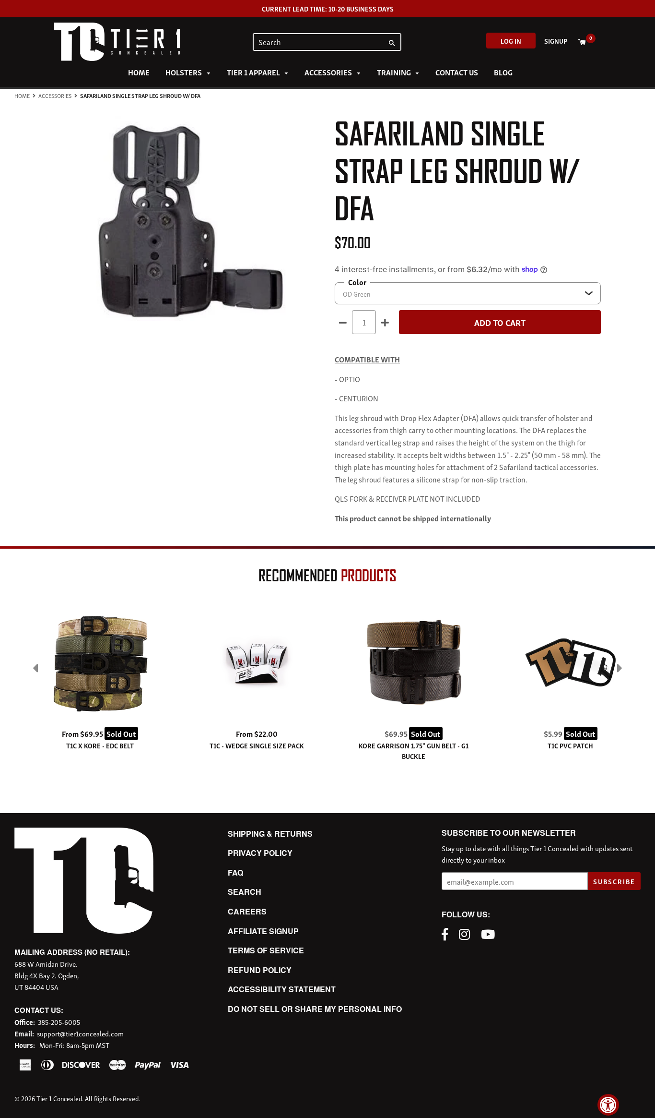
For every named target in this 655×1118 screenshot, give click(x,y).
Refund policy (260, 969)
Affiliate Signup (263, 931)
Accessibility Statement (282, 989)
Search (244, 891)
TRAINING (394, 72)
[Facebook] (447, 933)
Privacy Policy (260, 852)
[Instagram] (467, 933)
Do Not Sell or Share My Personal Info (315, 1008)
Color (357, 282)
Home (139, 72)
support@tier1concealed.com (80, 1033)
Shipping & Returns (270, 833)
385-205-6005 (59, 1021)
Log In (511, 40)
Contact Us (456, 72)
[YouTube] (490, 933)
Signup (555, 40)
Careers (247, 911)
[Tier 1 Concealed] (83, 930)
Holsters (184, 72)
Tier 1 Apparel (254, 72)
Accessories (328, 72)
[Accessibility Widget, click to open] (608, 1105)
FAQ (235, 872)
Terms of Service (266, 950)
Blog (503, 72)
